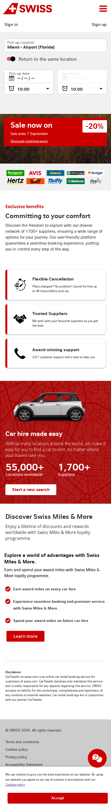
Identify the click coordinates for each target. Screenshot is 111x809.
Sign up (99, 24)
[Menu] (103, 8)
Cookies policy (15, 785)
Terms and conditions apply (29, 141)
